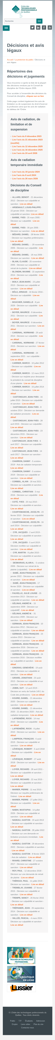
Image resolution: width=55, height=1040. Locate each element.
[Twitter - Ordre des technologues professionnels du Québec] (32, 27)
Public (12, 1021)
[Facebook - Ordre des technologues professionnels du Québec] (44, 27)
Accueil (10, 60)
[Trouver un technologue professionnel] (21, 955)
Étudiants (29, 1021)
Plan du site (38, 1024)
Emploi (14, 1024)
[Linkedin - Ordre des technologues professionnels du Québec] (38, 27)
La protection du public (24, 60)
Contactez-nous (27, 1028)
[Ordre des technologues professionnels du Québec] (22, 10)
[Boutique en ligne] (21, 974)
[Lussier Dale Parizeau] (21, 988)
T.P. (20, 1021)
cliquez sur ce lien (35, 96)
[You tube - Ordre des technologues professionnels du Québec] (50, 27)
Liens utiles (25, 1024)
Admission (40, 1021)
